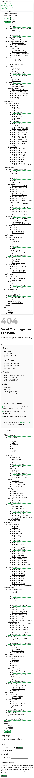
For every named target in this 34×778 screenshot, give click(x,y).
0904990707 (6, 413)
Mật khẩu (4, 744)
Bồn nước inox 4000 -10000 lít (22, 200)
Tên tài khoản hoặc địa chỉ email (12, 739)
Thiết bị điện (8, 274)
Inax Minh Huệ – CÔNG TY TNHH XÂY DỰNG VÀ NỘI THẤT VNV (7, 5)
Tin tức (10, 312)
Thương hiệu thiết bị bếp (16, 237)
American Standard (18, 32)
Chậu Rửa (11, 226)
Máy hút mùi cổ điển (19, 272)
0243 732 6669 (25, 412)
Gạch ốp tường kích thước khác (21, 144)
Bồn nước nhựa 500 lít (19, 215)
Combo (7, 305)
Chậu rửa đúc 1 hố (18, 233)
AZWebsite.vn (21, 424)
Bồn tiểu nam (16, 81)
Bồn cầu (11, 34)
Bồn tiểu (11, 77)
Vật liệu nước (9, 167)
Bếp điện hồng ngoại (19, 255)
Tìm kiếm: (7, 11)
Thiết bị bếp (8, 235)
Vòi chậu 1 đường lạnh (19, 75)
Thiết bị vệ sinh (9, 13)
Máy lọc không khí (18, 287)
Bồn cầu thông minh (19, 45)
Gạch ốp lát (8, 101)
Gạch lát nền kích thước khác (22, 165)
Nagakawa (15, 246)
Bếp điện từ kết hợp (18, 252)
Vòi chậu (11, 66)
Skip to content (6, 1)
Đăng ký (3, 775)
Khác (6, 308)
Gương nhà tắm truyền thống (22, 95)
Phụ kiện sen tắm (18, 64)
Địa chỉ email (6, 757)
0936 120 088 (14, 412)
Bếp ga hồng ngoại (18, 263)
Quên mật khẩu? (6, 751)
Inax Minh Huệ (25, 423)
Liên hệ (10, 313)
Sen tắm (11, 57)
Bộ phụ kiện (16, 99)
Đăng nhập (19, 747)
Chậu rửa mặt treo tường (20, 55)
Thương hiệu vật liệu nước (17, 169)
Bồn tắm (11, 82)
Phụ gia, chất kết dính (15, 303)
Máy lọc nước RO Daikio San (21, 224)
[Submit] (5, 15)
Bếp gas (11, 257)
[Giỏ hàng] (4, 24)
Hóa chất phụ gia (10, 289)
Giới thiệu (11, 310)
